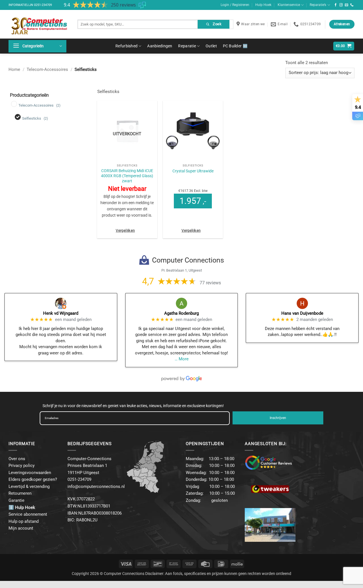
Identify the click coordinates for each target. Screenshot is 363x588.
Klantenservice (289, 5)
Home (14, 69)
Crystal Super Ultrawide (193, 171)
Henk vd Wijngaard (60, 313)
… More (182, 358)
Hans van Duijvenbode (302, 313)
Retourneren (20, 493)
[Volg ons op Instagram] (341, 5)
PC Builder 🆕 (235, 46)
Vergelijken (125, 230)
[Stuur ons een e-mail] (346, 5)
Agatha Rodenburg (181, 313)
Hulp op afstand (24, 521)
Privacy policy (22, 465)
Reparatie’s (318, 5)
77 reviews (210, 282)
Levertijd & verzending (29, 486)
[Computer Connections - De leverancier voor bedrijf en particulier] (39, 24)
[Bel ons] (352, 5)
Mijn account (21, 528)
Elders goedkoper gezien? (33, 479)
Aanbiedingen (159, 46)
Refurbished (126, 46)
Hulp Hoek (263, 5)
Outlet (211, 46)
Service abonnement (28, 514)
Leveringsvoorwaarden (30, 472)
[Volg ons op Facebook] (335, 5)
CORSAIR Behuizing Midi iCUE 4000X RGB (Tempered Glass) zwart (127, 175)
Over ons (17, 458)
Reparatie (187, 46)
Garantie (16, 500)
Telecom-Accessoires (47, 69)
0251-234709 (43, 5)
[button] (37, 46)
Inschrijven (278, 418)
